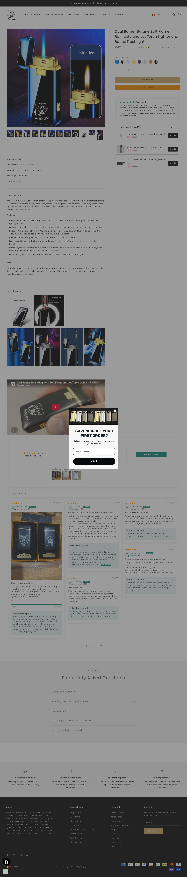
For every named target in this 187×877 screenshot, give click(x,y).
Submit (94, 461)
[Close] (115, 411)
